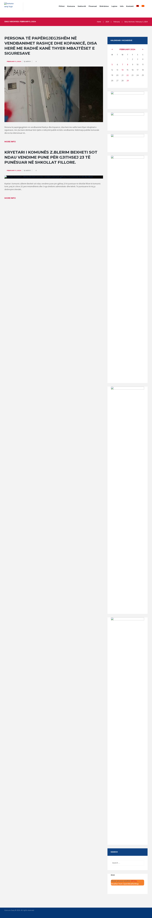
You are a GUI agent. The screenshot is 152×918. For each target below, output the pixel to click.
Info (122, 6)
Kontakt (130, 6)
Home (99, 22)
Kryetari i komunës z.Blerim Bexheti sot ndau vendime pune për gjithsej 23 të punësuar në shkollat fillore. (50, 157)
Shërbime (104, 6)
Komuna (71, 6)
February (116, 22)
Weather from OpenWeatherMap (125, 883)
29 (128, 80)
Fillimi (62, 6)
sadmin (28, 61)
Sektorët (82, 6)
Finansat (93, 6)
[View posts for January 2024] (112, 49)
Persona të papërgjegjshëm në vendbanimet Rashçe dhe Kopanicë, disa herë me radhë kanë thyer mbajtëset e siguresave (50, 46)
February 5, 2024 (14, 61)
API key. (134, 881)
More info (10, 141)
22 (127, 75)
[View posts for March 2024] (142, 49)
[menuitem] (137, 6)
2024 (107, 22)
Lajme (114, 6)
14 (123, 70)
